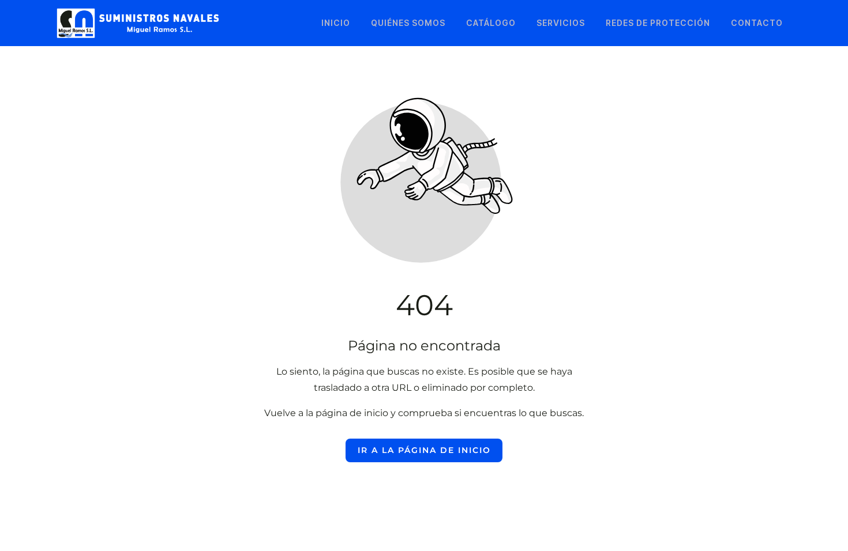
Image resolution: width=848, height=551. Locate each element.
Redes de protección (658, 23)
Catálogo (491, 23)
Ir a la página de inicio (424, 450)
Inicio (335, 23)
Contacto (757, 23)
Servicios (560, 23)
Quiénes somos (408, 23)
